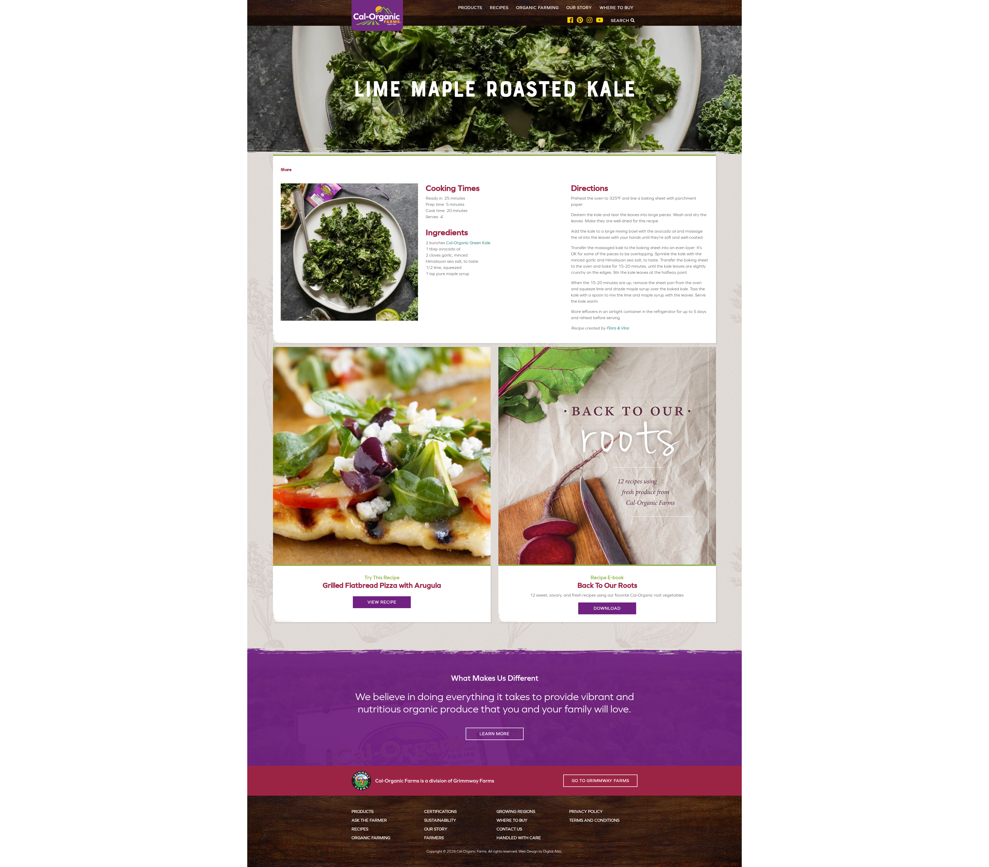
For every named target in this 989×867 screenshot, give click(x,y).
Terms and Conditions (594, 820)
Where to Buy (617, 7)
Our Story (579, 7)
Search (620, 20)
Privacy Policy (586, 811)
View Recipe (382, 602)
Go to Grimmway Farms (600, 780)
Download (607, 608)
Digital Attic (552, 851)
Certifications (440, 811)
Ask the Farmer (369, 820)
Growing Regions (516, 811)
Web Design (528, 851)
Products (470, 7)
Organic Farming (537, 7)
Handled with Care (519, 837)
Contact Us (509, 829)
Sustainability (440, 820)
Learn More (494, 733)
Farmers (434, 837)
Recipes (499, 7)
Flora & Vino (618, 328)
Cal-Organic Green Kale (468, 242)
